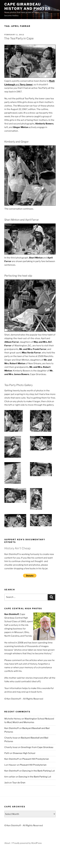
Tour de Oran (18, 782)
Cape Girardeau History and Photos (27, 6)
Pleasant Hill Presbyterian (35, 759)
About (7, 843)
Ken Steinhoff (11, 728)
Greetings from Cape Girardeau (37, 747)
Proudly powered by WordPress (27, 843)
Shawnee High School (24, 753)
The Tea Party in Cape (19, 38)
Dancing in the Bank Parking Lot (38, 770)
